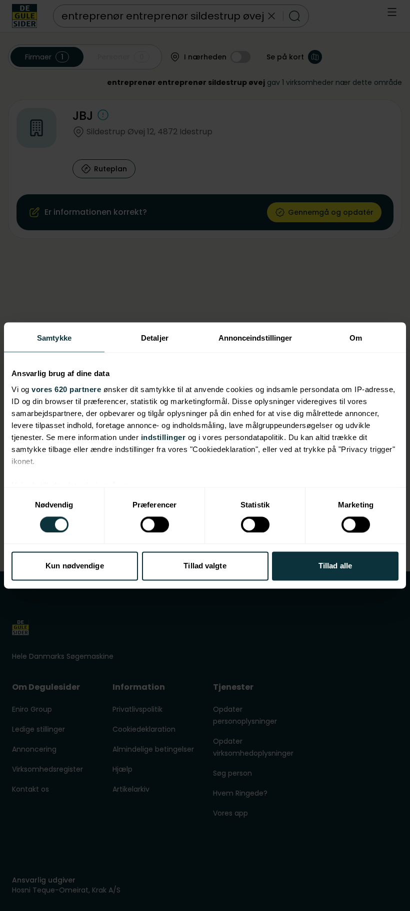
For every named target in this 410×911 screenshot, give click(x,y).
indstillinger (163, 437)
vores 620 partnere (66, 389)
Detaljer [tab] (154, 338)
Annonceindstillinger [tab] (255, 338)
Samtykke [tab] (54, 338)
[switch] (154, 524)
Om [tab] (356, 338)
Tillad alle (335, 566)
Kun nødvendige (75, 566)
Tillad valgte (205, 566)
